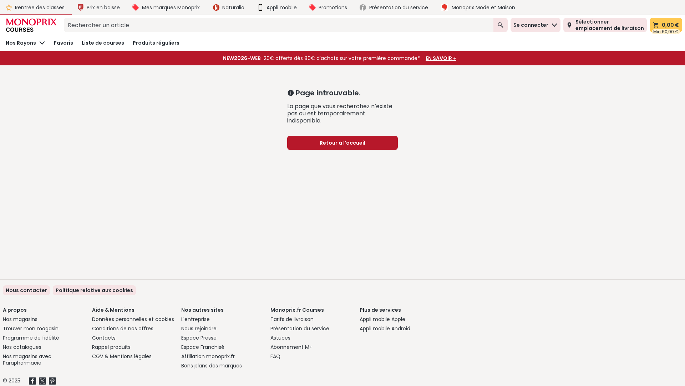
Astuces (280, 337)
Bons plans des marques (211, 365)
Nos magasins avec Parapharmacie (27, 359)
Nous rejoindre (199, 328)
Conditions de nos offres (122, 328)
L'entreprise (195, 319)
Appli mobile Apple (382, 319)
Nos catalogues (22, 347)
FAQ (275, 356)
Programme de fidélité (31, 337)
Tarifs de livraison (292, 319)
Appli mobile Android (385, 328)
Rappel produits (111, 347)
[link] (94, 290)
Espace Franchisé (202, 347)
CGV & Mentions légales (122, 356)
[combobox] (278, 25)
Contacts (104, 337)
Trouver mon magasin (31, 328)
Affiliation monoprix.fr (208, 356)
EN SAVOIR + (441, 58)
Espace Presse (199, 337)
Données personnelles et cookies (133, 319)
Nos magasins (20, 319)
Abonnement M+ (291, 347)
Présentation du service (299, 328)
